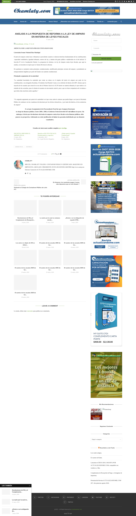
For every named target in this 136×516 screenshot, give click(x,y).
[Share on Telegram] (60, 154)
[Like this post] (53, 154)
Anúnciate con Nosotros (38, 21)
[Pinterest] (124, 1)
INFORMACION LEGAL (62, 1)
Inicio (15, 21)
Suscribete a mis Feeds (107, 448)
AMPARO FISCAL (19, 146)
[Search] (121, 21)
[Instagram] (122, 1)
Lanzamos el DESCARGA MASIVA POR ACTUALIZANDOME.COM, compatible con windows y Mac (104, 465)
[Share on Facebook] (55, 154)
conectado (30, 311)
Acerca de (23, 21)
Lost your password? (97, 62)
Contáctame (90, 21)
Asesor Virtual (53, 21)
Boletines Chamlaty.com (89, 1)
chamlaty (28, 161)
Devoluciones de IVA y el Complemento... (20, 491)
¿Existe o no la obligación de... (20, 510)
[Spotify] (131, 1)
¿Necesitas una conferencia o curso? (72, 21)
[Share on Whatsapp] (58, 154)
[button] (12, 1)
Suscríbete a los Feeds (75, 1)
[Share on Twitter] (57, 154)
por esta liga (63, 128)
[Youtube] (129, 1)
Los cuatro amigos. (21, 1)
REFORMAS (29, 146)
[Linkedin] (126, 1)
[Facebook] (117, 1)
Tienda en (100, 21)
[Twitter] (119, 1)
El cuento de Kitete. (96, 458)
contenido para (112, 21)
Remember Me (97, 54)
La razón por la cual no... (20, 500)
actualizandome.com (76, 509)
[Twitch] (133, 1)
